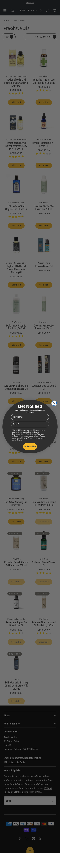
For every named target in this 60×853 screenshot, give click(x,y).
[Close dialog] (54, 403)
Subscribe (30, 446)
